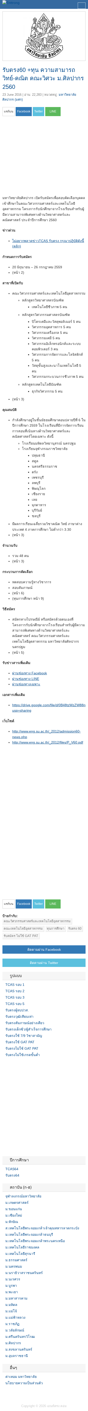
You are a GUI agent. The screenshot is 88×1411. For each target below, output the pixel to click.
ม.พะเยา (11, 1292)
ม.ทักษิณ (11, 1222)
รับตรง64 (12, 1175)
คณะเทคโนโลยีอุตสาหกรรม (23, 928)
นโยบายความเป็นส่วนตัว (24, 1383)
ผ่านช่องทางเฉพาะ (26, 684)
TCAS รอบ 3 (14, 997)
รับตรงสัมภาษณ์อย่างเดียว (24, 1023)
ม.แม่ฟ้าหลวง (15, 1317)
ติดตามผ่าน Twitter (44, 963)
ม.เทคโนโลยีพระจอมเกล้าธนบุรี (29, 1234)
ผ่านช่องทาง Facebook (29, 673)
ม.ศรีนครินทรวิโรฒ (20, 1337)
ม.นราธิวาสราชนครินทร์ (24, 1273)
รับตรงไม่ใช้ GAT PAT (21, 1048)
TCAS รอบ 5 (14, 1004)
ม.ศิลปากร (13, 1343)
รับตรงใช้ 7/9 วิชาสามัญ (23, 1036)
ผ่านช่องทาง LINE (25, 679)
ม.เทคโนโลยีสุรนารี (20, 1254)
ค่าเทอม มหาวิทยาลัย (21, 1377)
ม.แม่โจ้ (11, 1311)
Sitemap (22, 1393)
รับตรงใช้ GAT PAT (19, 1042)
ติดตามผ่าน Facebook (44, 949)
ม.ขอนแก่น (13, 1209)
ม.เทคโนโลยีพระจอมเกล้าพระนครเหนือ (35, 1241)
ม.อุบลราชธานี (16, 1356)
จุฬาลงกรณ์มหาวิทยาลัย (23, 1196)
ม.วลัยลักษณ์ (14, 1330)
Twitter (10, 1393)
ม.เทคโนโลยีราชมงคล (22, 1247)
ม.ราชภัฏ (12, 1324)
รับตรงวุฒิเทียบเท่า (19, 1016)
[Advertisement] (43, 157)
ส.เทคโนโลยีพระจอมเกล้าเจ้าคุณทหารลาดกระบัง (42, 1228)
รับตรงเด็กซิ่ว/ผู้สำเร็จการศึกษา (28, 1029)
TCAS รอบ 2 (14, 991)
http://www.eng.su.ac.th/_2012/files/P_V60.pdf (47, 742)
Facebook (4, 1393)
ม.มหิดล (11, 1305)
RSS (16, 1393)
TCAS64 (11, 1169)
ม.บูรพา (11, 1286)
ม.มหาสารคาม (16, 1298)
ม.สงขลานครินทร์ (18, 1349)
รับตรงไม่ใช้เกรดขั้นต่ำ (22, 1055)
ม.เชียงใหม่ (13, 1215)
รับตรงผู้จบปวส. (17, 1010)
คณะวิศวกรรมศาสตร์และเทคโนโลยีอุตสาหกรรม (37, 921)
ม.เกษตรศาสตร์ (17, 1203)
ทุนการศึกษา (55, 928)
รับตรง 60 (74, 928)
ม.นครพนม (13, 1266)
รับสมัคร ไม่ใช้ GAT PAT (21, 936)
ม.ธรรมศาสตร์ (16, 1260)
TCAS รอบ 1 (14, 985)
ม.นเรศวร (12, 1279)
